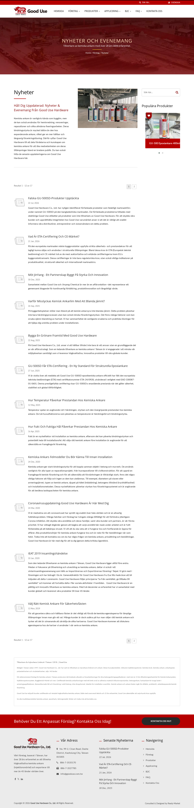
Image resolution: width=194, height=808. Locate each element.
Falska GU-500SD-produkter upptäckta (53, 198)
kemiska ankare (42, 699)
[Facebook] (15, 779)
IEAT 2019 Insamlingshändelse (48, 553)
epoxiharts (53, 699)
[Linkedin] (22, 779)
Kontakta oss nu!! (161, 721)
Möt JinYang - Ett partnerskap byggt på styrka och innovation (68, 275)
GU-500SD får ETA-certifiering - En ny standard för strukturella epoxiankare (78, 366)
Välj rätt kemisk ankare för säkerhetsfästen (57, 604)
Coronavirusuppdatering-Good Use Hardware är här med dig (68, 503)
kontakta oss (91, 699)
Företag (73, 11)
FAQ (138, 11)
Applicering (111, 11)
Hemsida (59, 11)
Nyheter (105, 53)
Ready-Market (174, 804)
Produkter (91, 11)
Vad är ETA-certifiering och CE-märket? (53, 236)
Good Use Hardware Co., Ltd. (43, 803)
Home (88, 53)
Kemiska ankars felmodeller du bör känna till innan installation (70, 457)
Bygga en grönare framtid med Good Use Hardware (62, 335)
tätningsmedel (63, 699)
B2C (127, 11)
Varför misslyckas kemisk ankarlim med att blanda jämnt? (66, 301)
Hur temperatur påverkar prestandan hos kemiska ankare (66, 400)
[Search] (177, 92)
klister (71, 699)
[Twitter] (18, 779)
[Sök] (140, 2)
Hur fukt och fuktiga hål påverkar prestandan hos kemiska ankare (72, 426)
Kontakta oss (154, 11)
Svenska (175, 3)
